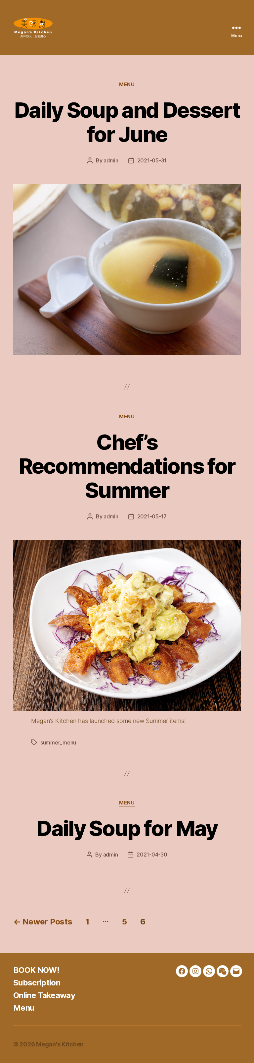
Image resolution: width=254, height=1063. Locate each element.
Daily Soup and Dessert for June (127, 122)
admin (111, 160)
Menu (127, 85)
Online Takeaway (44, 995)
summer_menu (58, 742)
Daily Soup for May (126, 828)
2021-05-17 (152, 516)
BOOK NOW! (36, 970)
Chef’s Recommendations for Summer (127, 466)
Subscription (36, 982)
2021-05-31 (152, 160)
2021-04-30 (152, 854)
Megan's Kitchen (60, 1044)
